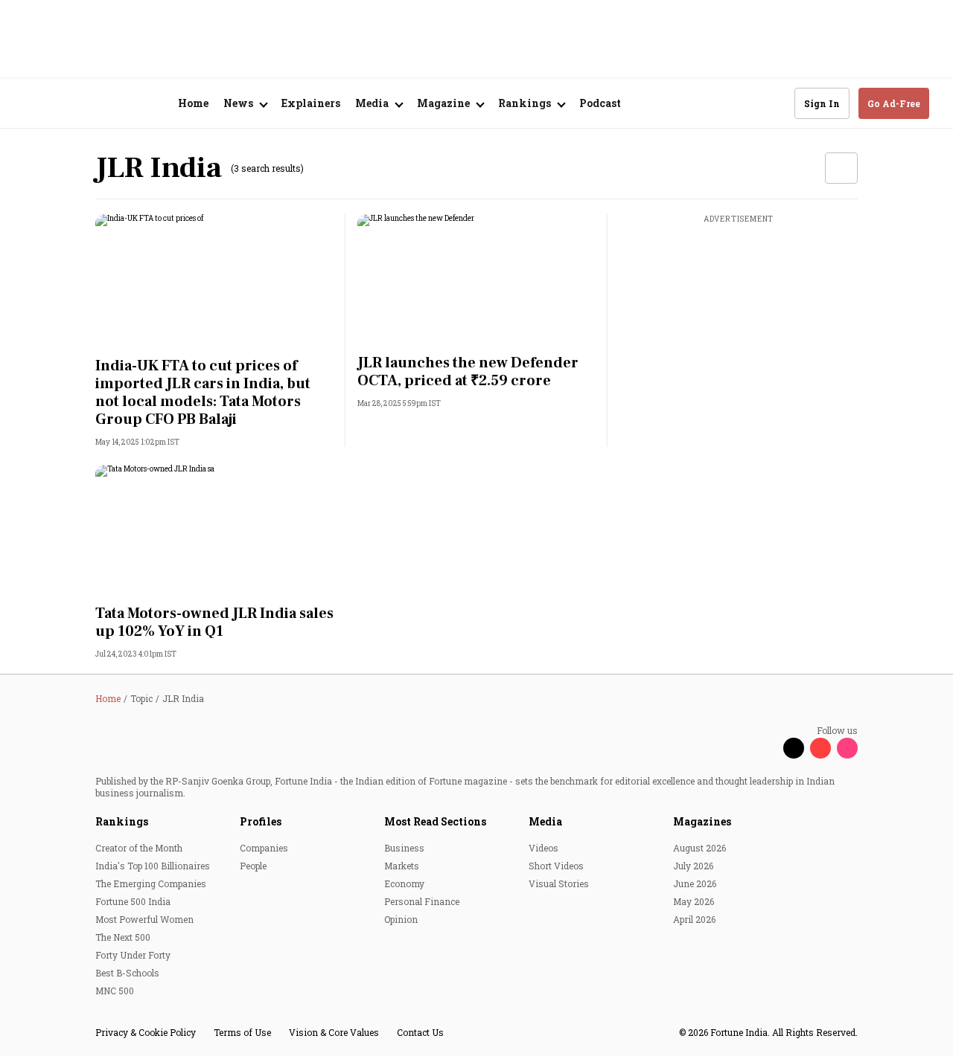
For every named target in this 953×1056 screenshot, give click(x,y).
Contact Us (420, 1032)
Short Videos (556, 866)
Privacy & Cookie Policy (145, 1032)
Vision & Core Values (334, 1032)
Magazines (702, 821)
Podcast (600, 103)
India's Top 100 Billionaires (152, 866)
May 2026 (693, 901)
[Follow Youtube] (820, 748)
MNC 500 (114, 991)
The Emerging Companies (150, 883)
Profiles (260, 821)
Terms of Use (242, 1032)
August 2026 (699, 848)
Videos (543, 848)
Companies (264, 848)
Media (545, 821)
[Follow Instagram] (847, 748)
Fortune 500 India (132, 901)
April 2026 (694, 919)
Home (193, 103)
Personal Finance (421, 901)
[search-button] (774, 103)
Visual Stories (559, 883)
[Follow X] (793, 748)
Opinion (401, 919)
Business (404, 848)
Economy (404, 883)
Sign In (822, 103)
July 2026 (693, 866)
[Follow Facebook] (766, 748)
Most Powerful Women (144, 919)
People (253, 866)
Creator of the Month (138, 848)
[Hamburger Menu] (33, 104)
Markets (401, 866)
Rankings (121, 821)
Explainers (310, 103)
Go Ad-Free (893, 103)
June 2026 (694, 883)
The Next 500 (122, 937)
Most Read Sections (435, 821)
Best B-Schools (127, 973)
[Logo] (104, 103)
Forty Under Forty (132, 955)
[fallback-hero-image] (214, 281)
